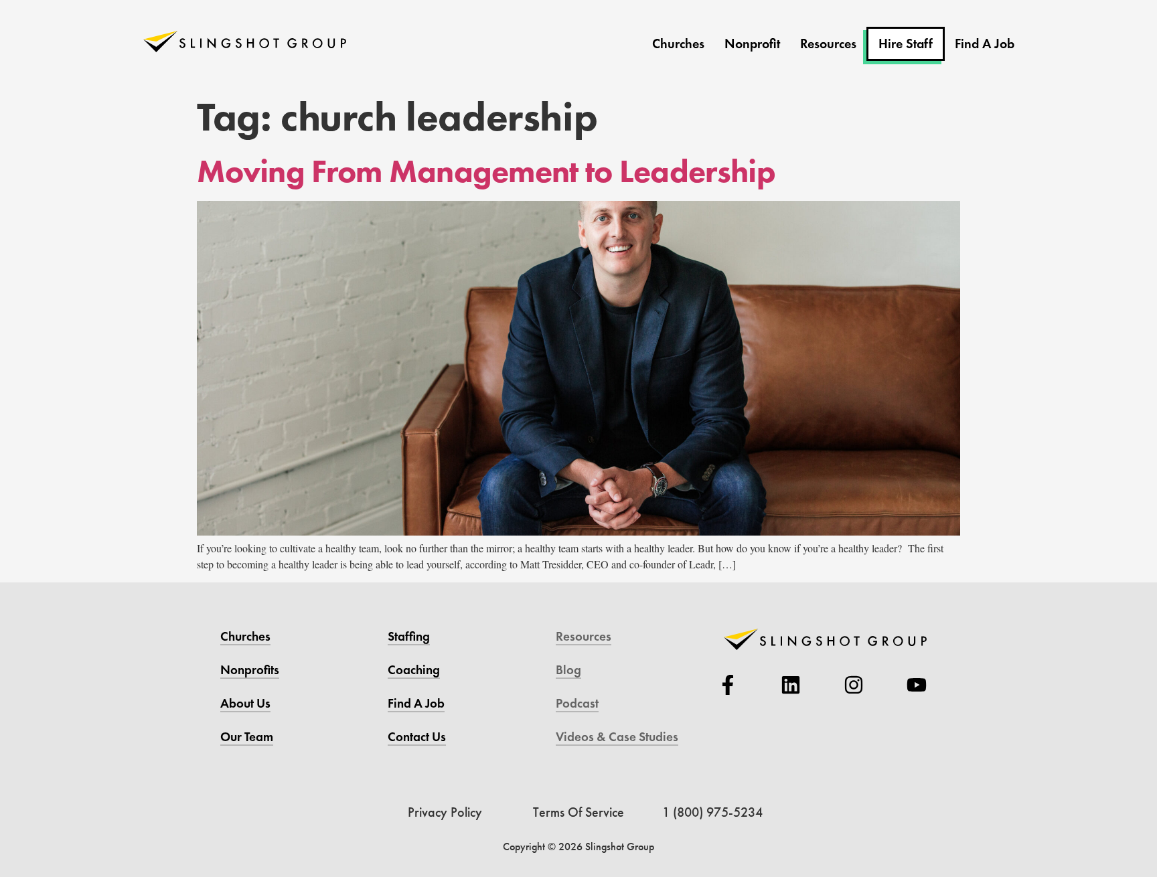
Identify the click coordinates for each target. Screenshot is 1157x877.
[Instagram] (854, 685)
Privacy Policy (445, 812)
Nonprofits (249, 669)
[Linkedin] (791, 685)
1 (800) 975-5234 (712, 812)
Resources (828, 43)
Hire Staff (905, 43)
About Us (245, 703)
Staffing (409, 636)
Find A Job (984, 43)
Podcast (577, 703)
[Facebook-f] (728, 685)
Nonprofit (752, 43)
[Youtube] (917, 685)
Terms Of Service (578, 812)
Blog (568, 669)
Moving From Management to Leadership (486, 170)
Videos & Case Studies (617, 736)
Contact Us (417, 736)
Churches (678, 43)
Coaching (414, 669)
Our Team (246, 736)
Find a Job (416, 703)
